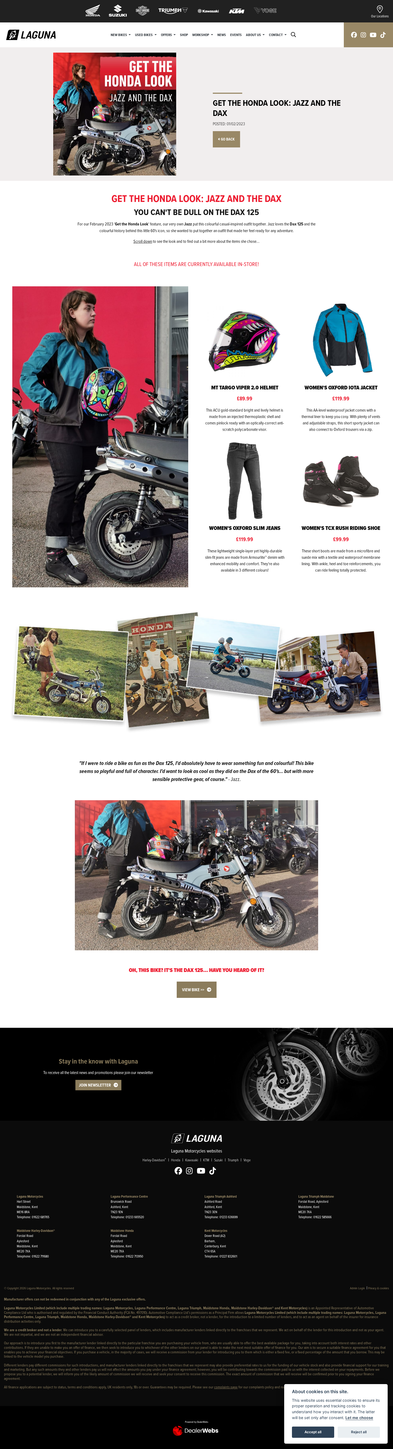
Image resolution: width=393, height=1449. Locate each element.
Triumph (233, 1159)
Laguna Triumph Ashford (221, 1196)
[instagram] (363, 35)
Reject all (359, 1432)
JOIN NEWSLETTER (95, 1085)
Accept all (313, 1432)
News (221, 34)
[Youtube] (202, 1171)
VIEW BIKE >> (193, 990)
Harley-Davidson (154, 1159)
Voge (247, 1159)
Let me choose (359, 1417)
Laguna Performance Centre (129, 1196)
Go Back (227, 139)
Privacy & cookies (378, 1288)
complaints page (226, 1386)
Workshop (201, 34)
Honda (175, 1159)
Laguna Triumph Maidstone (316, 1196)
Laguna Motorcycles (30, 1196)
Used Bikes (144, 34)
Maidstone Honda (122, 1230)
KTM (206, 1159)
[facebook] (354, 35)
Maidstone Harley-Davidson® (36, 1230)
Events (236, 34)
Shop (184, 34)
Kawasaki (191, 1159)
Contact (276, 34)
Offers (167, 34)
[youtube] (373, 35)
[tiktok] (383, 35)
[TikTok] (214, 1171)
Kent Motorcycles (216, 1230)
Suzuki (218, 1159)
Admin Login (357, 1288)
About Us (254, 34)
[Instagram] (191, 1171)
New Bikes (119, 34)
